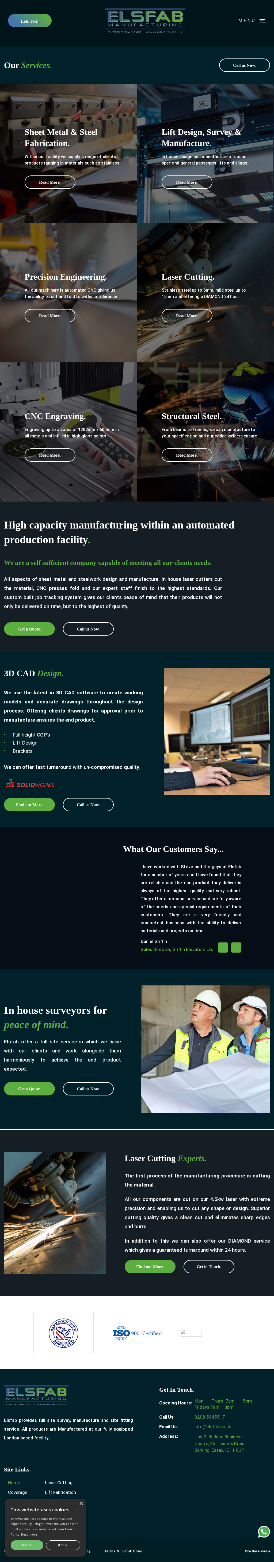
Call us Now (244, 65)
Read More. (187, 182)
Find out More (29, 804)
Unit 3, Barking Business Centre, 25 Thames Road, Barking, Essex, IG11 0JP (220, 1443)
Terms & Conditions (123, 1551)
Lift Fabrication (60, 1492)
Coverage (17, 1492)
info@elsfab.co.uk (213, 1426)
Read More (50, 182)
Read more (29, 1534)
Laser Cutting (59, 1482)
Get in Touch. (209, 1267)
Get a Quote (29, 629)
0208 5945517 (210, 1417)
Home (14, 1482)
